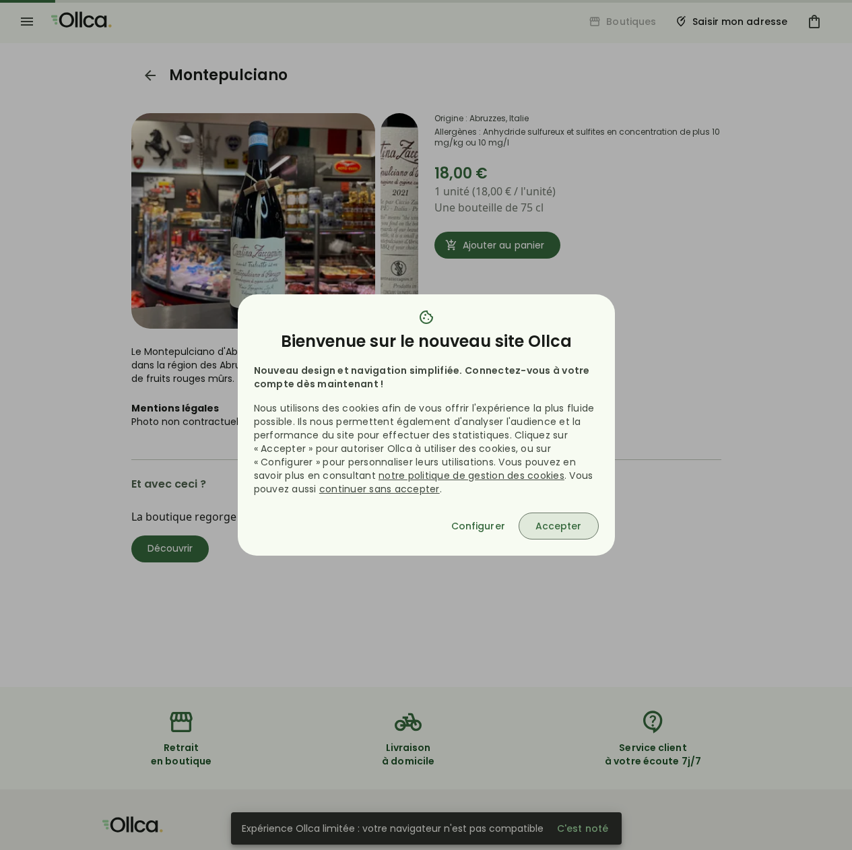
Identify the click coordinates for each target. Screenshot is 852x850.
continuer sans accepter (379, 489)
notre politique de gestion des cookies (471, 475)
